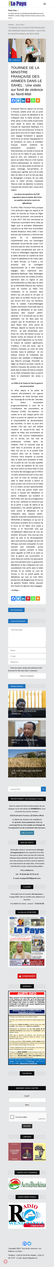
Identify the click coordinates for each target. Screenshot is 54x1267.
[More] (38, 100)
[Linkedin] (23, 100)
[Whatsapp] (33, 100)
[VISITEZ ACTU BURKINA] (27, 1184)
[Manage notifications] (6, 1261)
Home (11, 24)
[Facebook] (13, 100)
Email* (27, 1096)
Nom (27, 1105)
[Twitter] (18, 100)
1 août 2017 (16, 60)
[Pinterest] (28, 100)
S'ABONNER (28, 976)
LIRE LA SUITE (27, 833)
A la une (20, 24)
